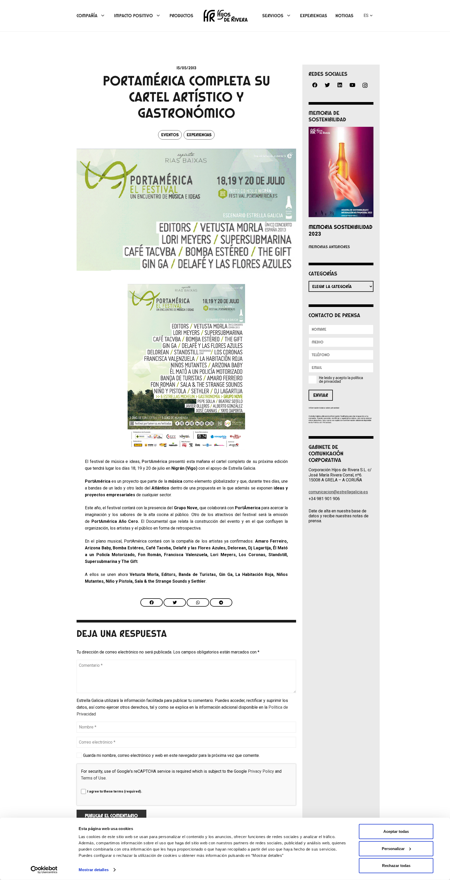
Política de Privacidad (322, 422)
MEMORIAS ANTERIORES (329, 246)
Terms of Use (93, 778)
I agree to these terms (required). (114, 791)
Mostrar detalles (94, 870)
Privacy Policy (261, 771)
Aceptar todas (396, 831)
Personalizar (393, 848)
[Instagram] (365, 85)
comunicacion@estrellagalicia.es (338, 491)
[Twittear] (175, 602)
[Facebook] (315, 85)
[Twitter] (327, 85)
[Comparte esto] (151, 602)
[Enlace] (226, 16)
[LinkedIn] (340, 85)
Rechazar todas (396, 865)
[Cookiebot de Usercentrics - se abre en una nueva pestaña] (44, 870)
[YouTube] (352, 85)
